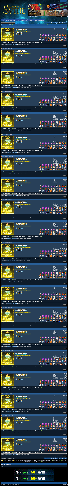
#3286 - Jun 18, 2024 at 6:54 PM (7, 134)
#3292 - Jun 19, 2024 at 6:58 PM (7, 264)
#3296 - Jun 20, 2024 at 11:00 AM (7, 350)
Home (62, 482)
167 (59, 22)
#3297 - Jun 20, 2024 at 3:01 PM (7, 372)
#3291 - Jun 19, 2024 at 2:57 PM (7, 242)
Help (59, 482)
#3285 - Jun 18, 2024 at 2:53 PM (7, 113)
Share (65, 67)
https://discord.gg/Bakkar (12, 44)
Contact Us (56, 482)
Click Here (65, 53)
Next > (65, 22)
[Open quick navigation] (66, 20)
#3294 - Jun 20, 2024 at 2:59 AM (7, 307)
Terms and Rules (65, 484)
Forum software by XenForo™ (9, 484)
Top (64, 482)
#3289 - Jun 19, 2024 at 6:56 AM (7, 199)
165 (55, 22)
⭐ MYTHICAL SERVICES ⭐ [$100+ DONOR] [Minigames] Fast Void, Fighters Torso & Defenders (21, 460)
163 (51, 22)
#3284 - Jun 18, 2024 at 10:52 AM (7, 91)
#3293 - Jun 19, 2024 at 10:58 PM (7, 285)
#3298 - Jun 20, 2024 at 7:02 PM (7, 393)
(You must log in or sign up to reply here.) (8, 458)
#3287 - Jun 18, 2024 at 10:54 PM (7, 156)
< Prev (45, 22)
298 (62, 22)
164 (53, 22)
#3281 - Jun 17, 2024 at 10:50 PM (7, 26)
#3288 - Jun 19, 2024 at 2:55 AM (7, 177)
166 (57, 22)
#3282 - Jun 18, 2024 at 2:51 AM (7, 48)
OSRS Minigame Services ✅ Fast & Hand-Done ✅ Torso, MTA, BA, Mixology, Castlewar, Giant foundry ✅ (46, 461)
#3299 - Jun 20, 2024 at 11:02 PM (7, 415)
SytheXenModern (4, 482)
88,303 (65, 29)
